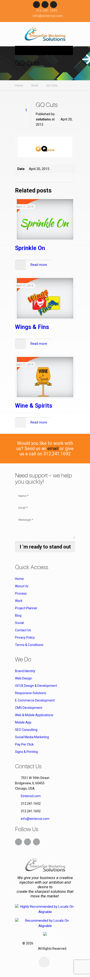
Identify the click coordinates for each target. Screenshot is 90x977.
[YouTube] (53, 4)
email (52, 448)
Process (21, 593)
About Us (21, 586)
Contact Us (23, 630)
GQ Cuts (51, 85)
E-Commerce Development (35, 700)
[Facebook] (36, 4)
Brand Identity (25, 671)
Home (19, 85)
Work (34, 85)
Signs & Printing (26, 752)
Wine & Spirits (33, 405)
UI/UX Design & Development (36, 686)
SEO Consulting (26, 730)
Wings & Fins (32, 327)
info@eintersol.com (48, 16)
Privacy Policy (25, 637)
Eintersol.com (31, 796)
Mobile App (23, 722)
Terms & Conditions (29, 645)
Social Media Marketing (32, 737)
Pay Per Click (24, 744)
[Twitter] (45, 4)
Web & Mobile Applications (34, 715)
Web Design (23, 678)
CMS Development (28, 708)
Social (19, 623)
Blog (18, 615)
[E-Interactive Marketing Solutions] (45, 35)
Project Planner (26, 608)
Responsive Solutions (30, 693)
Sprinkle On (30, 248)
